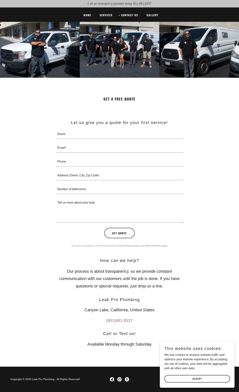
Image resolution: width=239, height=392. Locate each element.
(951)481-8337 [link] (119, 320)
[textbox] (119, 134)
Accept (197, 378)
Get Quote (119, 233)
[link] (112, 379)
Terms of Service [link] (152, 246)
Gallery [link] (152, 15)
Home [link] (87, 15)
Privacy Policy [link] (132, 246)
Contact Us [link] (129, 15)
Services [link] (106, 15)
